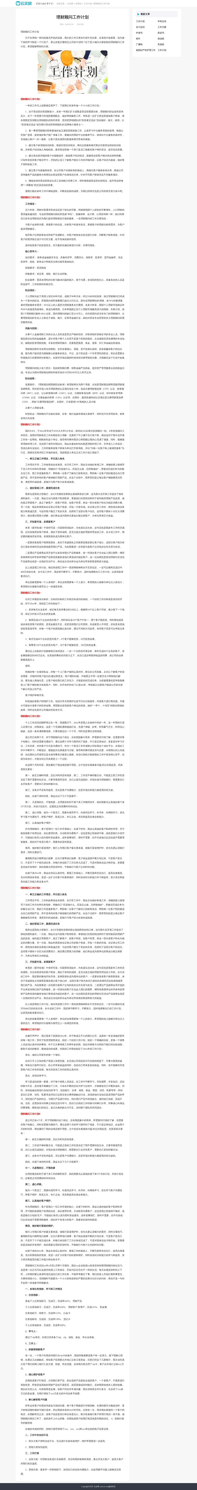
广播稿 (139, 44)
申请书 (139, 33)
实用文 (78, 4)
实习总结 (140, 27)
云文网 (70, 4)
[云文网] (23, 3)
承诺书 (161, 33)
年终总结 (162, 21)
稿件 (138, 38)
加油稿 (161, 38)
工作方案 (162, 27)
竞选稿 (161, 44)
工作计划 (88, 4)
